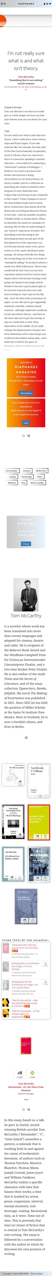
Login (26, 423)
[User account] (44, 3)
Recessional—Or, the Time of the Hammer (24, 87)
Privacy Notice (37, 1273)
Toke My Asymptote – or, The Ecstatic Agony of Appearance (25, 1014)
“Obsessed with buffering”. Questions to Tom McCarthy (25, 946)
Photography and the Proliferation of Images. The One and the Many (25, 985)
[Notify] (23, 435)
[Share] (29, 435)
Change (26, 543)
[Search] (5, 3)
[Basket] (50, 3)
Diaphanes (26, 4)
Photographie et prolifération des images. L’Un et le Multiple (25, 966)
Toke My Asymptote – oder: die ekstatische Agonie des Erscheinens (25, 1003)
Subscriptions (26, 393)
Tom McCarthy (26, 77)
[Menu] (2, 3)
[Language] (47, 3)
